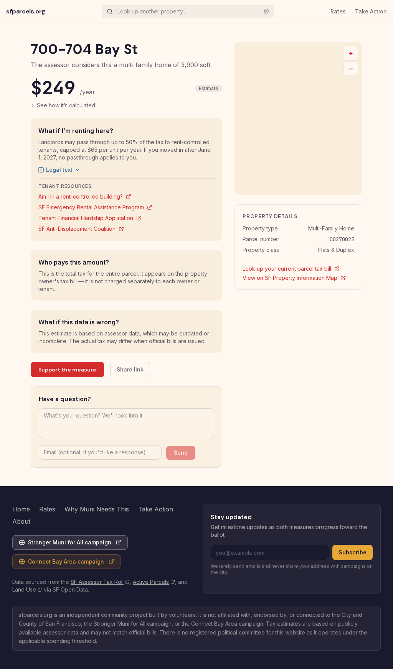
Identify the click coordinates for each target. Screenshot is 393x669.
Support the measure (67, 369)
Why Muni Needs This (96, 509)
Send (181, 452)
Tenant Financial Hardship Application (90, 218)
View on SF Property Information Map (298, 277)
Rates (338, 11)
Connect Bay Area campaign (61, 563)
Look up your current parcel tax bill (298, 268)
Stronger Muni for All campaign (64, 544)
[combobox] (186, 11)
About (21, 521)
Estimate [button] (208, 88)
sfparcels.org (25, 11)
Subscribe (353, 552)
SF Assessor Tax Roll (100, 582)
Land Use (27, 589)
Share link (130, 369)
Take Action (371, 11)
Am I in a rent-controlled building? (84, 196)
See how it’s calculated (66, 105)
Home (21, 509)
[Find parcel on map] (266, 11)
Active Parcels (154, 582)
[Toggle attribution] (353, 186)
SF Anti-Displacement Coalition (81, 228)
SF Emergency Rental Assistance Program (95, 207)
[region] (298, 118)
